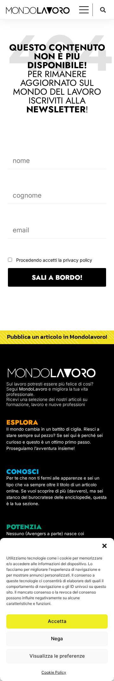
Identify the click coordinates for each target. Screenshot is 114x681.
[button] (104, 546)
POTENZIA (23, 527)
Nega (57, 639)
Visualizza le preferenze (57, 656)
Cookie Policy (53, 672)
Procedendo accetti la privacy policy (54, 260)
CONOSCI (22, 471)
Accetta (57, 621)
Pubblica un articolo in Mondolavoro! (57, 336)
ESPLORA (22, 422)
